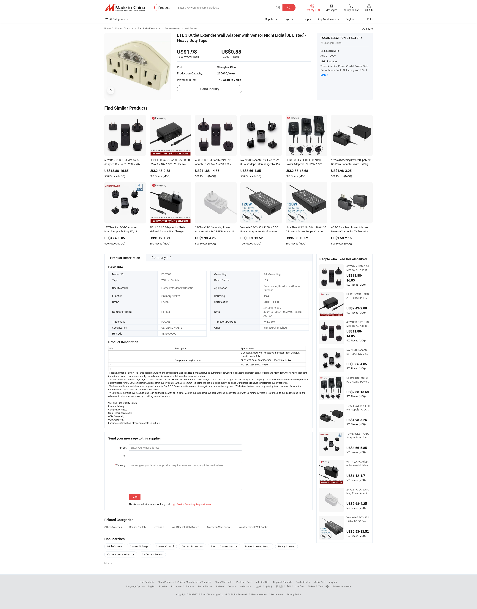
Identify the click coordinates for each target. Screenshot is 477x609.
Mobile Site (319, 582)
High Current (114, 546)
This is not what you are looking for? (149, 504)
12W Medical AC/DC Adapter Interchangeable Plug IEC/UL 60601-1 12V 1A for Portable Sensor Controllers (358, 435)
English (151, 586)
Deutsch (232, 586)
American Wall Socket (219, 527)
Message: (121, 465)
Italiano (220, 586)
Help (306, 19)
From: (123, 447)
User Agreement (259, 594)
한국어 (268, 586)
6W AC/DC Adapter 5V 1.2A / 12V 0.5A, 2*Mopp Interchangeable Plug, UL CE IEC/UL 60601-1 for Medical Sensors (357, 352)
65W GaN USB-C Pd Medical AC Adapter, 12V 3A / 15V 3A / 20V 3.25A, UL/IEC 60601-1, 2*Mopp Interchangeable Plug (357, 268)
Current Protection (192, 546)
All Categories (117, 19)
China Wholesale (223, 582)
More (323, 75)
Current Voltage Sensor (120, 554)
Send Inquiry (209, 89)
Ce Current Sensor (152, 554)
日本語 (279, 586)
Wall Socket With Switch (185, 527)
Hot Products (147, 582)
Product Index (303, 582)
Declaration (277, 594)
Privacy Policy (294, 594)
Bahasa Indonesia (342, 586)
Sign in (369, 10)
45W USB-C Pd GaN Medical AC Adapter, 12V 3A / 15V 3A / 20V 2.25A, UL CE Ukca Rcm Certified (357, 324)
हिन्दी (289, 586)
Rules (370, 19)
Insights (333, 582)
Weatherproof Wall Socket (254, 527)
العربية (258, 586)
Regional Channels (282, 582)
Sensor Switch (137, 527)
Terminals (158, 527)
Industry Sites (262, 582)
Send (135, 497)
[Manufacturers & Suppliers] (124, 8)
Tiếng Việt (323, 586)
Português (176, 586)
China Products (165, 582)
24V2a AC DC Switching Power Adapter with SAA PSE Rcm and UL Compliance (357, 491)
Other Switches (113, 527)
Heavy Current (286, 546)
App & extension (327, 19)
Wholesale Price (244, 582)
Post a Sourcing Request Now (192, 504)
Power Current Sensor (257, 546)
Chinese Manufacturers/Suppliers (194, 582)
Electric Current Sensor (224, 546)
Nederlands (245, 586)
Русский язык (205, 586)
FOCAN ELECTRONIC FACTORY (341, 38)
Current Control (165, 546)
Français (190, 586)
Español (163, 586)
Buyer (287, 19)
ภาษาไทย (299, 586)
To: (125, 456)
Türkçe (311, 586)
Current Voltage (139, 546)
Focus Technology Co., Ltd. (214, 594)
